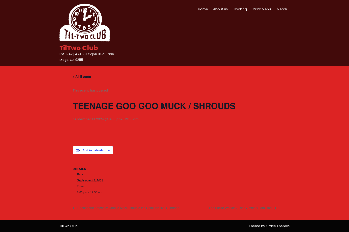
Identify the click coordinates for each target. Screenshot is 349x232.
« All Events (82, 76)
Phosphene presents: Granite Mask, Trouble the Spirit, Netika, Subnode (128, 207)
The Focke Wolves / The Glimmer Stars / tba (240, 207)
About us (220, 9)
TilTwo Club (78, 47)
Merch (282, 9)
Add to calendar (94, 150)
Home (203, 9)
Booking (240, 9)
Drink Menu (262, 9)
